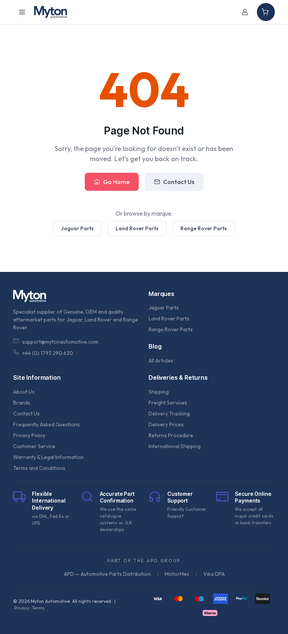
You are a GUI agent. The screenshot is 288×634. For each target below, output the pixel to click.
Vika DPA (214, 574)
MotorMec (177, 574)
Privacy (21, 608)
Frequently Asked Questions (46, 424)
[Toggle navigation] (22, 12)
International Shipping (174, 446)
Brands (21, 402)
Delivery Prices (166, 424)
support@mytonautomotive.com (60, 341)
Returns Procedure (170, 435)
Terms (38, 608)
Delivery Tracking (169, 413)
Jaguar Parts (77, 228)
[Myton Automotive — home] (50, 12)
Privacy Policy (29, 435)
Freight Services (167, 402)
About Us (23, 391)
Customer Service (34, 446)
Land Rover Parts (137, 228)
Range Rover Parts (203, 228)
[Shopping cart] (266, 12)
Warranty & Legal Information (48, 457)
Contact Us (178, 182)
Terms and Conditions (39, 468)
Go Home (116, 182)
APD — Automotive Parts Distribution (107, 574)
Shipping (158, 391)
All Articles (160, 360)
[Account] (245, 12)
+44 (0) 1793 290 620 (47, 353)
